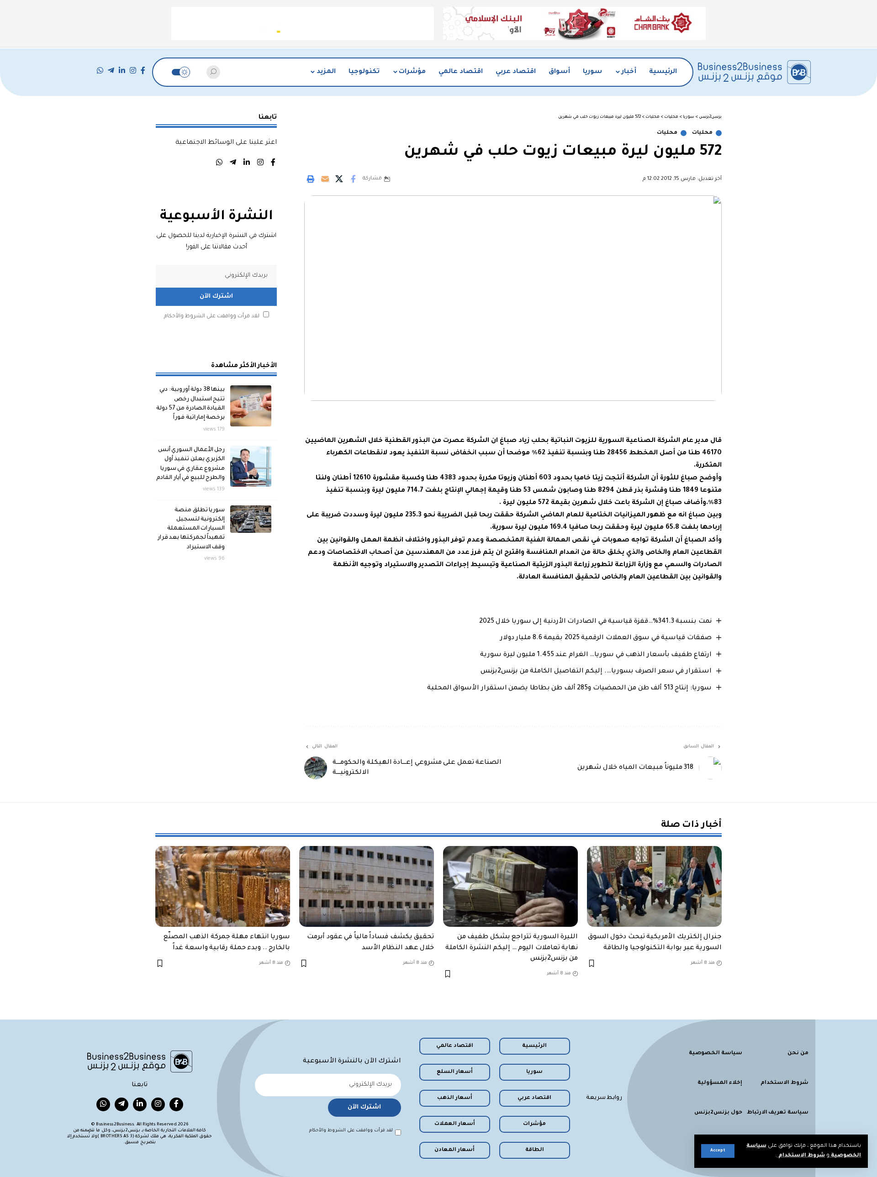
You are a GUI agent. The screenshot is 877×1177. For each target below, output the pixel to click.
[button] (717, 1151)
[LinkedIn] (121, 70)
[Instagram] (132, 70)
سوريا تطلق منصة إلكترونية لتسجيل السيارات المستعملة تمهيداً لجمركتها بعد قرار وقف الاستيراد (191, 528)
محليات (702, 133)
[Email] (324, 179)
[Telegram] (111, 70)
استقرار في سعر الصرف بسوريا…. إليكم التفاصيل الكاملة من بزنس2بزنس (596, 671)
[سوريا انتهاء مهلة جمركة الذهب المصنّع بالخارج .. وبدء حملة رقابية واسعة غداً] (222, 886)
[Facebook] (143, 70)
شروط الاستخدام (801, 1156)
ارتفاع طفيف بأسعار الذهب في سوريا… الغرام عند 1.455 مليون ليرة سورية (596, 655)
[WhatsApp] (100, 70)
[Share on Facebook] (353, 179)
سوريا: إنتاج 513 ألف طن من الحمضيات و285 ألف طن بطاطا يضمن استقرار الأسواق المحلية (569, 688)
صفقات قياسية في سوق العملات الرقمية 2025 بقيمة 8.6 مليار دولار (606, 638)
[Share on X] (339, 179)
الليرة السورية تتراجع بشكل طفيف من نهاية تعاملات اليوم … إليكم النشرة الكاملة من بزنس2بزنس (511, 948)
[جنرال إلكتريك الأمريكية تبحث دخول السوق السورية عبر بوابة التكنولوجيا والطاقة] (654, 886)
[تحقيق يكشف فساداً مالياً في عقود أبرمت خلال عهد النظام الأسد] (366, 886)
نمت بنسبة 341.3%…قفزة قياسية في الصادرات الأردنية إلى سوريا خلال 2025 (595, 621)
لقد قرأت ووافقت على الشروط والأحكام (211, 316)
